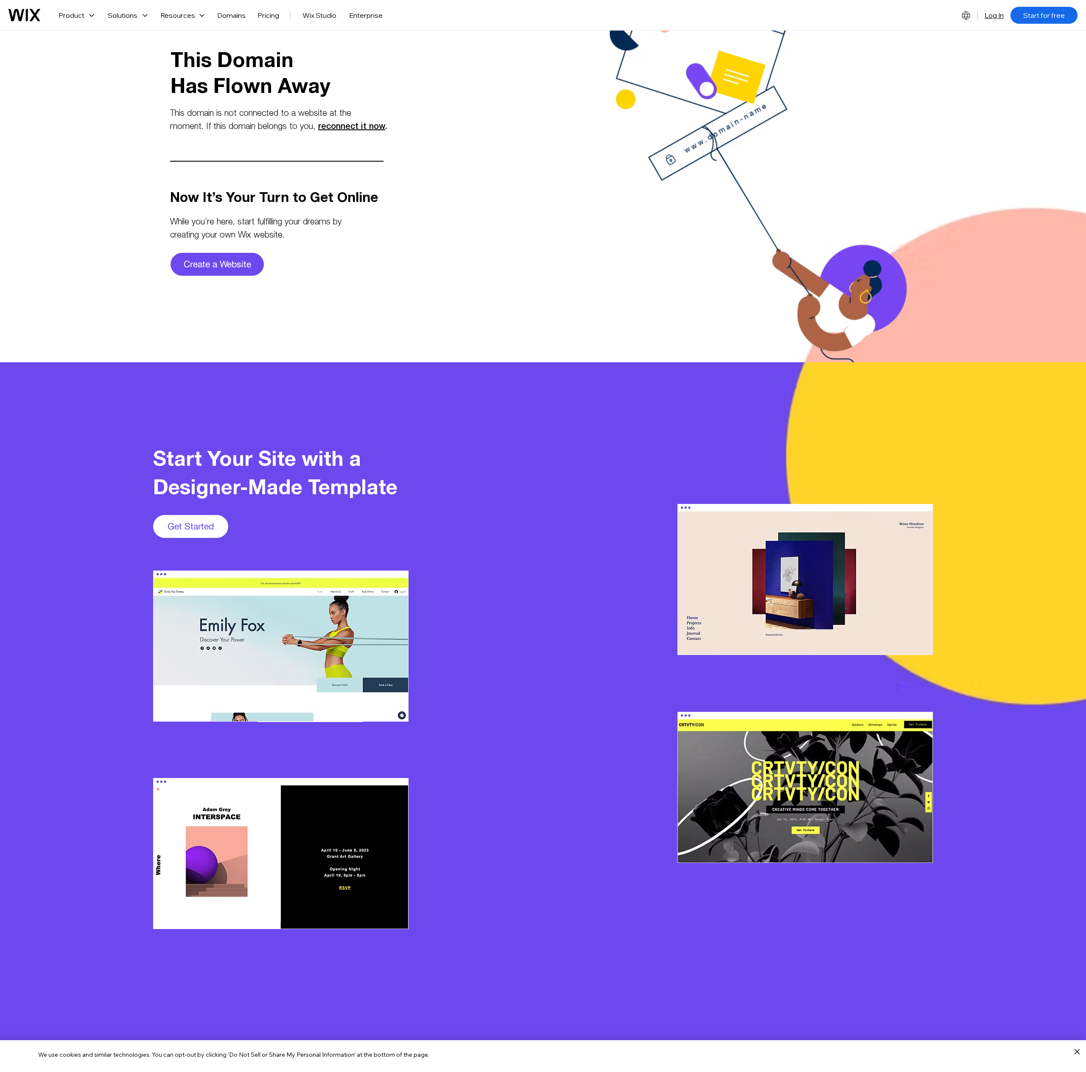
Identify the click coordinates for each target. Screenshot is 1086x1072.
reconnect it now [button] (351, 127)
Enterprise (366, 15)
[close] (1077, 1052)
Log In (994, 15)
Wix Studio (319, 15)
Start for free (1044, 15)
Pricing (268, 15)
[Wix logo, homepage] (24, 15)
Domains (231, 15)
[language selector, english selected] (966, 15)
